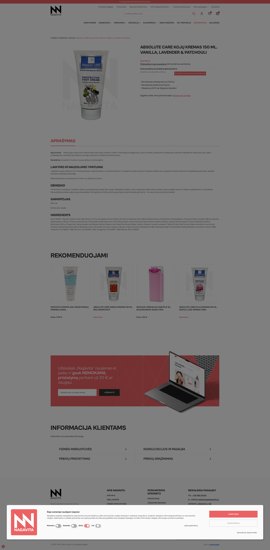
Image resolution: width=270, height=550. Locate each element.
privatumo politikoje (175, 518)
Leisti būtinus (233, 523)
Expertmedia (252, 533)
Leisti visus (233, 514)
